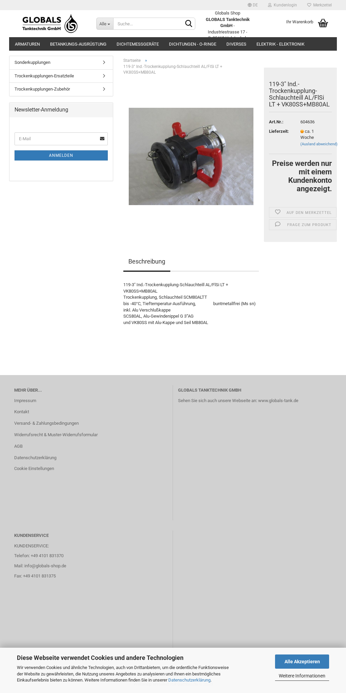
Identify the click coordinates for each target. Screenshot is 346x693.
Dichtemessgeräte (138, 44)
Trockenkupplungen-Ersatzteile (44, 75)
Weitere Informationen (302, 675)
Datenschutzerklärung (189, 680)
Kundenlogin (284, 5)
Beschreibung (146, 261)
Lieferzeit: (279, 131)
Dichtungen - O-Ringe (192, 44)
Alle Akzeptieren (302, 661)
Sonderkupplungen (32, 62)
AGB (18, 446)
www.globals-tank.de (278, 400)
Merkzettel (321, 5)
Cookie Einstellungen (34, 468)
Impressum (25, 400)
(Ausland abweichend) (319, 144)
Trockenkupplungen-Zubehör (42, 89)
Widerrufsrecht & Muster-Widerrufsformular (56, 434)
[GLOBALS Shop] (50, 23)
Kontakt (21, 411)
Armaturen (27, 44)
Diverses (236, 44)
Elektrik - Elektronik (280, 44)
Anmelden (61, 155)
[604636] (191, 156)
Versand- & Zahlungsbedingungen (46, 423)
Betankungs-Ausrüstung (78, 44)
